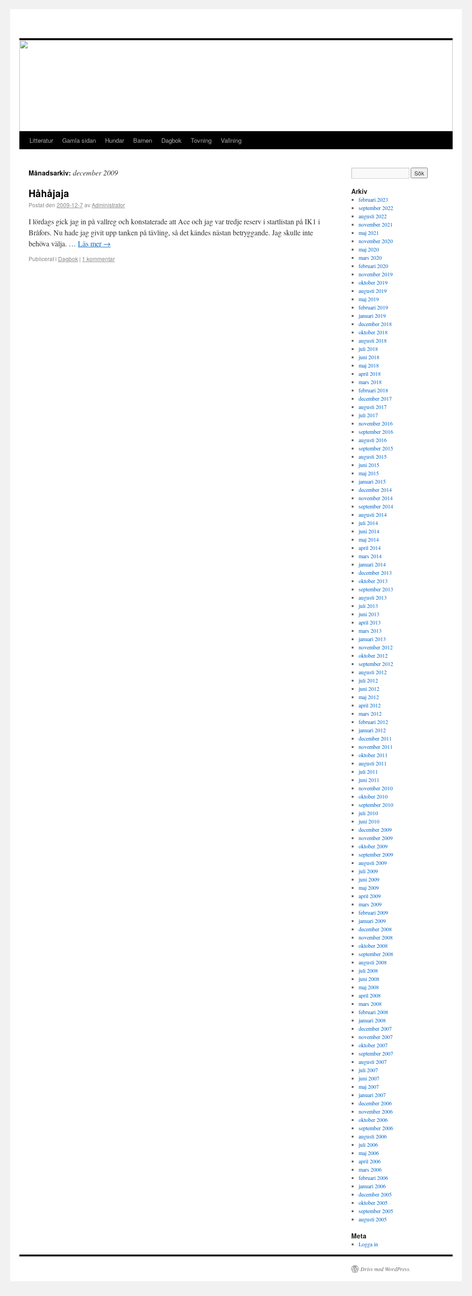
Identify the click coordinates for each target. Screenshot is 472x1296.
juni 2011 (369, 779)
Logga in (368, 1244)
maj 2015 (369, 473)
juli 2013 (368, 605)
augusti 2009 (373, 862)
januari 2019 (372, 315)
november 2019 (376, 274)
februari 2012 (373, 721)
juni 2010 (369, 821)
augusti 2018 (373, 340)
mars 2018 (370, 381)
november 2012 (376, 647)
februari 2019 (373, 307)
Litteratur (41, 140)
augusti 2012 (373, 672)
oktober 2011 (373, 755)
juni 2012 (369, 688)
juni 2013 (369, 614)
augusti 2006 (373, 1136)
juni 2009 (369, 879)
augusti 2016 (373, 440)
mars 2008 (370, 1003)
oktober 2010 (373, 796)
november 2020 (376, 241)
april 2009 (370, 895)
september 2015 (376, 448)
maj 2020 (369, 249)
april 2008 (370, 995)
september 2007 (376, 1053)
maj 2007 (369, 1086)
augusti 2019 (373, 290)
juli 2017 (368, 415)
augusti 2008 (373, 962)
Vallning (231, 140)
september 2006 (376, 1128)
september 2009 (376, 854)
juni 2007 (369, 1078)
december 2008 (375, 929)
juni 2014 (369, 531)
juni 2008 (369, 978)
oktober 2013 (373, 580)
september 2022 (376, 207)
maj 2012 (369, 697)
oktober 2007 (373, 1045)
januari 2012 (372, 730)
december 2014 (375, 489)
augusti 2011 (373, 763)
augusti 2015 (373, 456)
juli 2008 (368, 970)
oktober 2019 (373, 282)
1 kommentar (98, 259)
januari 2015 (372, 481)
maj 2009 (369, 887)
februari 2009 (373, 912)
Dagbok (171, 140)
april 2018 (370, 373)
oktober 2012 (373, 655)
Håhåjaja (49, 193)
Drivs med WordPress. (385, 1269)
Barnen (142, 140)
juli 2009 (368, 871)
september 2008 (376, 953)
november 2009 (376, 837)
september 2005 (376, 1210)
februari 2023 (373, 199)
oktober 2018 (373, 332)
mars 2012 (370, 713)
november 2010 (376, 788)
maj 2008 (369, 987)
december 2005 (375, 1194)
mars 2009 (370, 904)
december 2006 (375, 1103)
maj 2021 (369, 232)
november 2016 (376, 423)
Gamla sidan (79, 140)
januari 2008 (372, 1020)
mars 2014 (370, 556)
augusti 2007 (373, 1061)
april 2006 (370, 1161)
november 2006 (376, 1111)
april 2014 (370, 547)
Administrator (108, 205)
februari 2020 (373, 265)
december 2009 (375, 829)
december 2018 (375, 323)
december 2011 (375, 738)
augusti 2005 (373, 1219)
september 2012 (376, 663)
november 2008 (376, 937)
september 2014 (376, 506)
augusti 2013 (373, 597)
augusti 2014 (373, 514)
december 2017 (375, 398)
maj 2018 (369, 365)
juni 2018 (369, 357)
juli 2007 (368, 1070)
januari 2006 (372, 1186)
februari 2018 (373, 390)
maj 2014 (369, 539)
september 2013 (376, 589)
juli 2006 (368, 1144)
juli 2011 (368, 771)
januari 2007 (372, 1094)
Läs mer (94, 243)
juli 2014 (368, 522)
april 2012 (370, 705)
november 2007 (376, 1036)
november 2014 (376, 498)
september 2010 (376, 804)
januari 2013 (372, 638)
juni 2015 (369, 464)
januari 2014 (372, 564)
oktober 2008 (373, 945)
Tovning (201, 140)
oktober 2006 (373, 1119)
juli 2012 (368, 680)
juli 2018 (368, 348)
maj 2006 (369, 1152)
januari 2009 (372, 920)
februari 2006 (373, 1177)
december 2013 (375, 572)
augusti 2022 (373, 216)
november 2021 (376, 224)
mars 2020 (370, 257)
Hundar (114, 140)
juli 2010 (368, 813)
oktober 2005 (373, 1202)
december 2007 (375, 1028)
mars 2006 (370, 1169)
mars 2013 (370, 630)
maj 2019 (369, 299)
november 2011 (376, 746)
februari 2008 (373, 1012)
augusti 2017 (373, 406)
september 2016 (376, 431)
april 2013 (370, 622)
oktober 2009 (373, 846)
